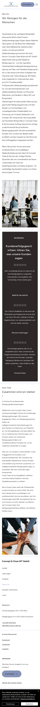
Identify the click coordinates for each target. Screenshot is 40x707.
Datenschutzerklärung (28, 699)
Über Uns (5, 584)
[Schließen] (37, 692)
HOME (4, 568)
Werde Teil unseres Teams (12, 683)
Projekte (5, 579)
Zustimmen (29, 704)
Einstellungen (10, 704)
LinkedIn (5, 649)
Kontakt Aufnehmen (10, 590)
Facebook (6, 640)
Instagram (6, 644)
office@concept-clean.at (11, 626)
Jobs (4, 595)
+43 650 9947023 (9, 623)
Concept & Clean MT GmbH (15, 561)
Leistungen (6, 574)
